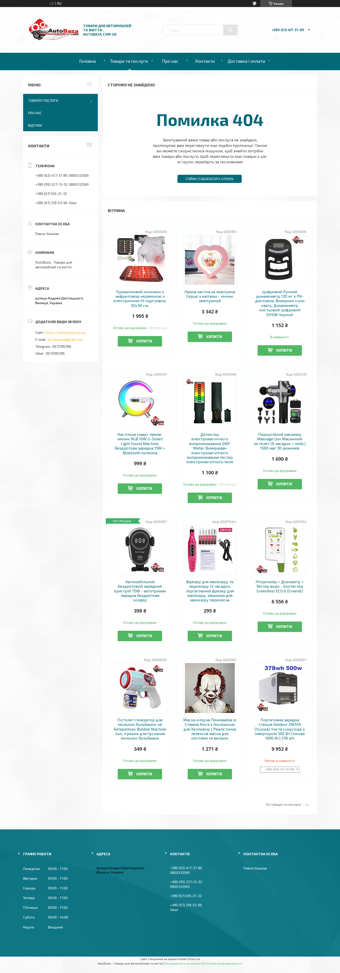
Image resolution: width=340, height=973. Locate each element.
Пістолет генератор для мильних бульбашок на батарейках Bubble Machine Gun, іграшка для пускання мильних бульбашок (140, 729)
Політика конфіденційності (223, 963)
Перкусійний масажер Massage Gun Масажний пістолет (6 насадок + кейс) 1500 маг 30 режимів (280, 441)
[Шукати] (230, 30)
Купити (144, 341)
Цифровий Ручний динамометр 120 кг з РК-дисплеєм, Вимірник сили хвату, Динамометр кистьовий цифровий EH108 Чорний (279, 303)
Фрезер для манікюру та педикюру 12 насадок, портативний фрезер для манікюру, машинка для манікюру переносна (210, 590)
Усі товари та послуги (283, 804)
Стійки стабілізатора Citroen (209, 179)
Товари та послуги (129, 61)
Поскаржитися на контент (183, 963)
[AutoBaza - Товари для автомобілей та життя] (54, 39)
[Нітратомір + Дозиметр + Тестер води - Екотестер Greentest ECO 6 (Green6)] (279, 550)
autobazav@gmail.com (65, 339)
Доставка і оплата (246, 61)
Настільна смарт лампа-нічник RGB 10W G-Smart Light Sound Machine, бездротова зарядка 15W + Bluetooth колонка (140, 443)
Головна (87, 61)
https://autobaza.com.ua (65, 332)
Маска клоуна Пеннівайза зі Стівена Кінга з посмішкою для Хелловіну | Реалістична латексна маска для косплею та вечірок (209, 729)
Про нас (170, 61)
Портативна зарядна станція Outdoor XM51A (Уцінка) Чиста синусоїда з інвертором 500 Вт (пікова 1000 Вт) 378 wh (280, 729)
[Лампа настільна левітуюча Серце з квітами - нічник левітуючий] (210, 260)
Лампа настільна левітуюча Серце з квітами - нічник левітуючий (209, 296)
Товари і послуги (43, 100)
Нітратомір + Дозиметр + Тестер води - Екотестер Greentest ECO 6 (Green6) (280, 586)
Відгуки (35, 125)
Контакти (205, 61)
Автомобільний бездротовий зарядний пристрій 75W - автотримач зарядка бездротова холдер (140, 590)
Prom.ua (194, 959)
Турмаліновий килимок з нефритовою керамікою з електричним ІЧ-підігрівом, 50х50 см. (139, 298)
